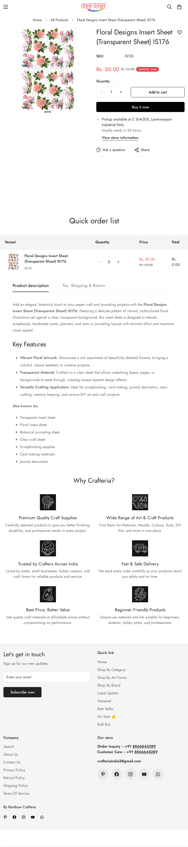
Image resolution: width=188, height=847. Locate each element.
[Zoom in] (84, 36)
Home (37, 19)
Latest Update (107, 693)
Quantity (103, 81)
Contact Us (11, 762)
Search (8, 746)
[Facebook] (116, 774)
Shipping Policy (15, 785)
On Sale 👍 (106, 716)
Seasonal (104, 701)
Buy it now (140, 107)
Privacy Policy (14, 770)
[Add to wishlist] (179, 32)
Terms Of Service (16, 793)
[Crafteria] (94, 7)
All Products (59, 19)
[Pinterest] (102, 774)
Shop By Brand (108, 685)
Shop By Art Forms (111, 677)
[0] (179, 7)
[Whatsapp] (157, 774)
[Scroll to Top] (179, 822)
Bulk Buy (104, 724)
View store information (120, 137)
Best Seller (105, 708)
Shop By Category (111, 669)
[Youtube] (144, 774)
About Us (10, 754)
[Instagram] (130, 774)
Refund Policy (14, 777)
